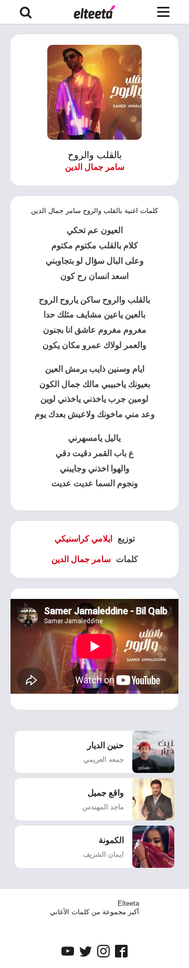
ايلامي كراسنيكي (83, 538)
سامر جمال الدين (94, 166)
